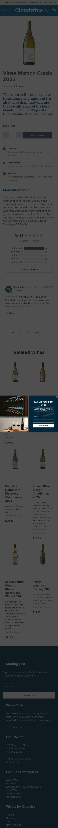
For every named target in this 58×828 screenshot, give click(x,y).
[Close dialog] (57, 397)
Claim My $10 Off (43, 425)
